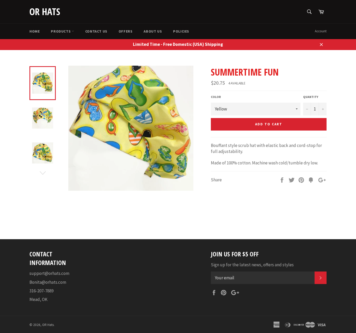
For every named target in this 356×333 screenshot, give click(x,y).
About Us (153, 31)
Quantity (310, 97)
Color (216, 97)
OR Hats (44, 11)
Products (61, 31)
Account (321, 31)
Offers (126, 31)
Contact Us (96, 31)
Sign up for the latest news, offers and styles (252, 265)
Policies (181, 31)
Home (34, 31)
